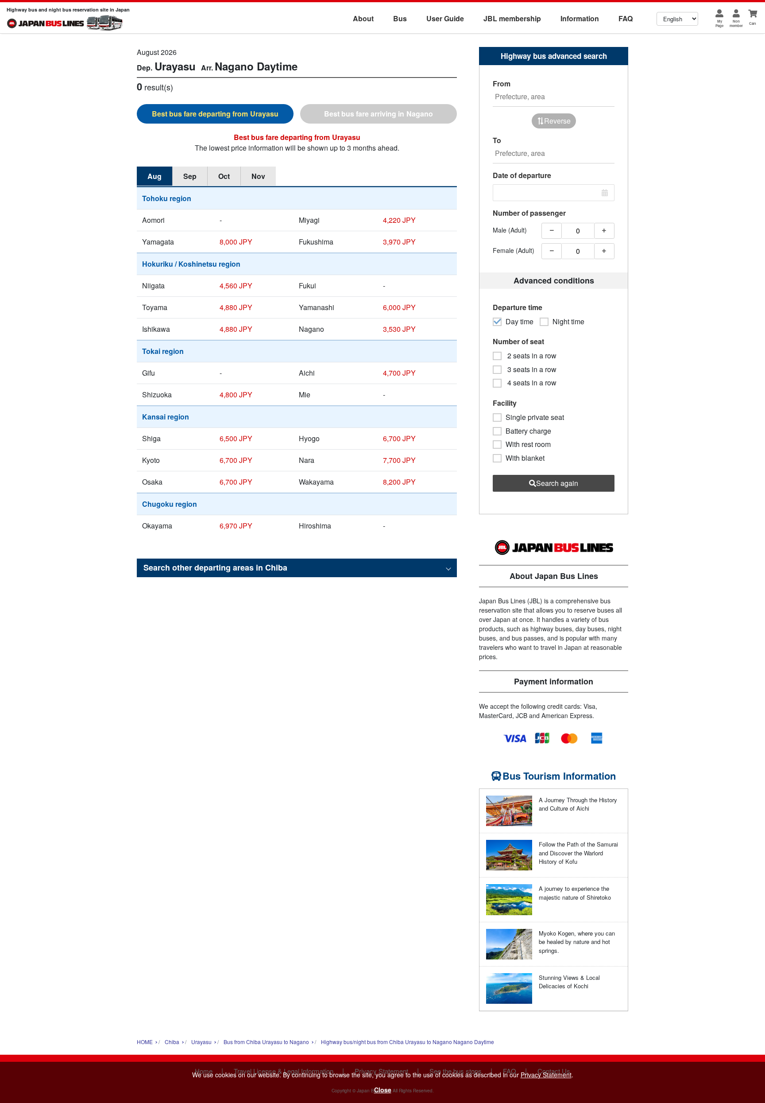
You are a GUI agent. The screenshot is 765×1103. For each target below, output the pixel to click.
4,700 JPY (399, 373)
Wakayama (316, 482)
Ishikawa (156, 329)
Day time (519, 321)
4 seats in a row (531, 383)
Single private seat (535, 417)
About (363, 18)
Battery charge (528, 431)
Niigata (153, 285)
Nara (306, 460)
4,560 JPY (236, 285)
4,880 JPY (236, 307)
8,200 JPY (399, 482)
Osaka (152, 482)
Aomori (153, 220)
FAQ (625, 18)
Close (382, 1089)
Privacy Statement (546, 1074)
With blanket (525, 458)
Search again (557, 483)
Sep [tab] (190, 176)
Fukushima (316, 242)
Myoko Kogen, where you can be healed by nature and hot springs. (577, 942)
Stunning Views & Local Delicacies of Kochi (569, 981)
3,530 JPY (399, 329)
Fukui (307, 285)
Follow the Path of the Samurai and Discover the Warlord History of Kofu (578, 853)
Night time (568, 321)
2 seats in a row (531, 356)
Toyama (154, 307)
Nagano (311, 329)
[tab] (215, 114)
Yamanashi (316, 307)
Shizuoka (157, 394)
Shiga (151, 438)
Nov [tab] (258, 176)
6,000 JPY (399, 307)
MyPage (719, 23)
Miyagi (309, 220)
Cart (752, 23)
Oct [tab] (224, 176)
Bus (400, 18)
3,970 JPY (399, 242)
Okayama (157, 525)
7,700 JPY (399, 460)
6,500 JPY (236, 438)
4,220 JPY (399, 220)
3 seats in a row (531, 369)
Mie (304, 394)
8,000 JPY (236, 242)
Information (579, 18)
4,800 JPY (236, 394)
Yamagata (158, 242)
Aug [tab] (154, 176)
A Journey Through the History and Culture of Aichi (578, 804)
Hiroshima (315, 525)
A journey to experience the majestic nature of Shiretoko (575, 892)
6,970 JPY (236, 525)
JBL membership (512, 18)
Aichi (307, 373)
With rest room (528, 444)
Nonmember (736, 23)
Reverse (557, 121)
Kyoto (151, 460)
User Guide (445, 18)
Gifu (148, 373)
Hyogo (309, 438)
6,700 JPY (399, 438)
